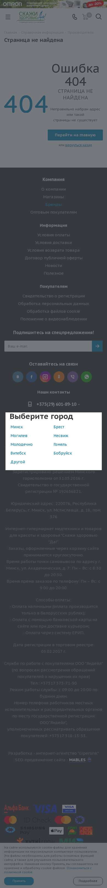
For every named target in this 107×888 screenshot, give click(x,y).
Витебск (18, 453)
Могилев (18, 435)
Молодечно (21, 444)
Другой (17, 461)
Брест (59, 426)
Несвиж (61, 435)
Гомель (60, 444)
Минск (16, 426)
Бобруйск (63, 453)
